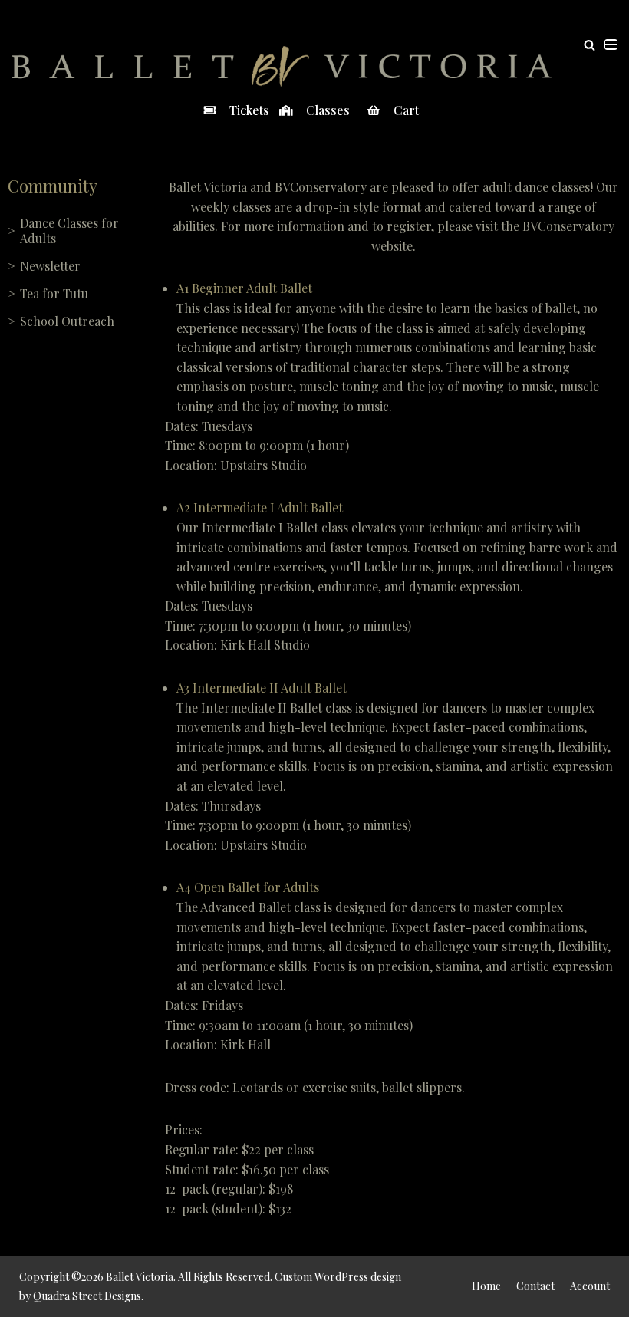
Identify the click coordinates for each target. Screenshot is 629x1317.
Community (52, 185)
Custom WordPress (321, 1276)
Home (486, 1286)
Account (590, 1286)
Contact (535, 1286)
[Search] (589, 45)
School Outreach (67, 321)
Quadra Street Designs (87, 1296)
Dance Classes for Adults (69, 230)
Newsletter (50, 266)
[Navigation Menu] (610, 44)
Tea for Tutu (54, 293)
